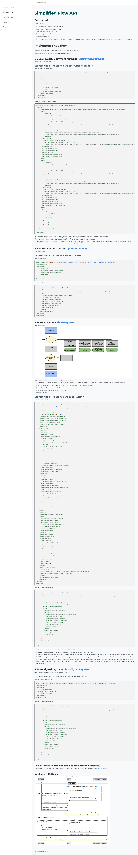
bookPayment (66, 322)
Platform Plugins (8, 12)
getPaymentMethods (91, 59)
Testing (5, 22)
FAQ (4, 27)
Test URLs (41, 23)
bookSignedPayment (77, 669)
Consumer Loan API (9, 17)
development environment (51, 31)
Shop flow (49, 34)
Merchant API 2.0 (8, 8)
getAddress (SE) (77, 248)
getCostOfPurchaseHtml (118, 241)
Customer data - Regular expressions (70, 385)
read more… (55, 241)
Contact (5, 3)
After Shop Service (103, 768)
